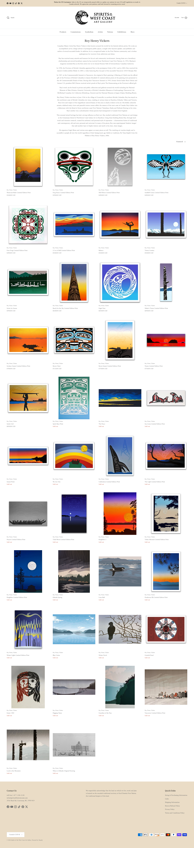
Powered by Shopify (37, 840)
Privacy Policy (169, 809)
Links (167, 798)
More (132, 32)
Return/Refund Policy (172, 805)
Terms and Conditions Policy (174, 813)
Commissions (76, 32)
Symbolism (89, 32)
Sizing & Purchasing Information (176, 795)
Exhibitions (121, 32)
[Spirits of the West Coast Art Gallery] (97, 18)
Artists (100, 32)
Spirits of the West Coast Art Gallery (21, 840)
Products (63, 32)
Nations (110, 32)
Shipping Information (172, 802)
